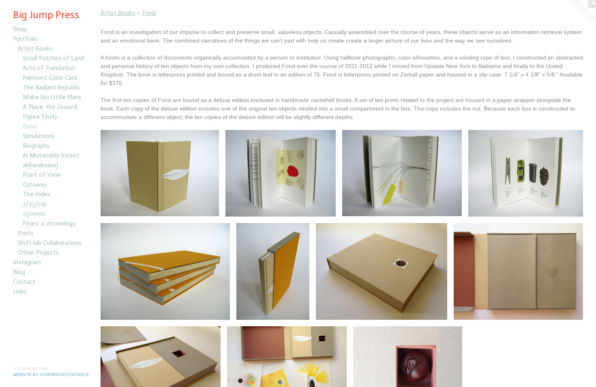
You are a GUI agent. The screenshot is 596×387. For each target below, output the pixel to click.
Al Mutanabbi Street (51, 155)
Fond (29, 126)
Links (20, 291)
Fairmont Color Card (50, 77)
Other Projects (38, 252)
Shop (20, 29)
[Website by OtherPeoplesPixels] (580, 16)
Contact (24, 281)
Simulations (38, 136)
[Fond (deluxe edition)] (518, 271)
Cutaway (35, 184)
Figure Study (40, 116)
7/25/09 (34, 204)
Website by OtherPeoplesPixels (51, 374)
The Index (37, 194)
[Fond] (160, 173)
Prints (26, 233)
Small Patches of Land (53, 58)
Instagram (27, 262)
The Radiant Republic (51, 87)
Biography (36, 145)
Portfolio (25, 39)
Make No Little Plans (52, 97)
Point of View (42, 175)
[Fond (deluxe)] (381, 271)
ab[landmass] (40, 165)
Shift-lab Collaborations (50, 243)
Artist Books (35, 48)
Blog (19, 272)
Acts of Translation (49, 68)
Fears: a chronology (49, 223)
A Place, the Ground (50, 107)
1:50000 (34, 213)
